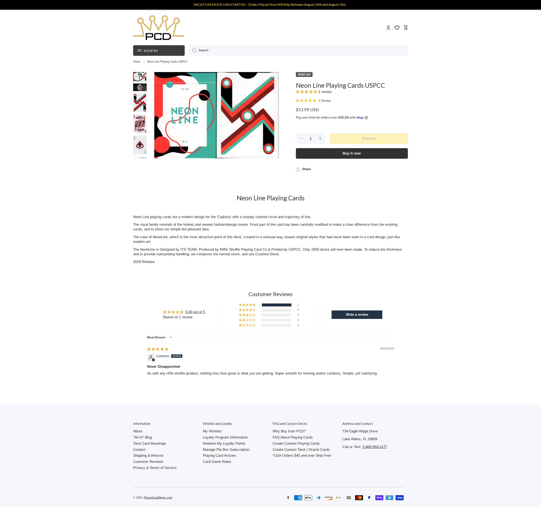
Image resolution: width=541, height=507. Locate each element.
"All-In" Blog (142, 437)
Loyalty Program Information (225, 437)
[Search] (192, 50)
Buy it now (352, 153)
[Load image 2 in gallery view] (140, 87)
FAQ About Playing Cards (293, 437)
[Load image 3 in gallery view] (140, 102)
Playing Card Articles (219, 456)
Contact (139, 450)
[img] (157, 349)
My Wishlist (212, 431)
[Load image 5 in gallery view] (140, 144)
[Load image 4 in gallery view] (140, 123)
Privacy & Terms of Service (154, 468)
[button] (307, 92)
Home (136, 61)
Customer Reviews (148, 462)
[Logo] (158, 27)
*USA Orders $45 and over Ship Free (302, 456)
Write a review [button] (357, 314)
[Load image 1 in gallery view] (140, 76)
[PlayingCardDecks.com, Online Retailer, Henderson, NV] (212, 498)
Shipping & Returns (148, 456)
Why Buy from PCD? (289, 431)
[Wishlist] (397, 28)
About (137, 431)
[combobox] (298, 50)
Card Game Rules (217, 462)
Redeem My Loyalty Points (224, 443)
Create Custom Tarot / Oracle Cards (301, 450)
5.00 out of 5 (195, 312)
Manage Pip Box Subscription (226, 450)
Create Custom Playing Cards (296, 443)
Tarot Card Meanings (149, 443)
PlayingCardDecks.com (158, 497)
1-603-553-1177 (374, 447)
